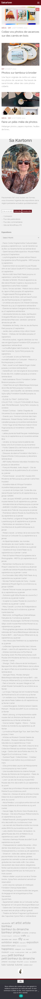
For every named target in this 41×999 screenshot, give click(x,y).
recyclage (12, 962)
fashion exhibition (22, 946)
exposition (32, 942)
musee (29, 949)
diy (20, 938)
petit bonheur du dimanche (18, 958)
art (13, 923)
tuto (4, 964)
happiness (8, 948)
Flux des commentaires (12, 222)
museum (5, 952)
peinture (4, 955)
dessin (15, 939)
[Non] (38, 991)
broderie (25, 933)
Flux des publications (11, 219)
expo (16, 942)
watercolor (28, 965)
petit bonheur (16, 955)
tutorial (10, 964)
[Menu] (38, 2)
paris (34, 952)
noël (30, 952)
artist (18, 923)
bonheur (7, 926)
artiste (27, 923)
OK (21, 996)
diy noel (26, 939)
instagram (18, 949)
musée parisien (19, 952)
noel (26, 952)
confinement (16, 936)
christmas (32, 933)
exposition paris (9, 945)
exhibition (7, 942)
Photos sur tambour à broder (19, 72)
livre (23, 949)
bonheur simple (11, 932)
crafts (23, 935)
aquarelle (6, 923)
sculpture (33, 962)
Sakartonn (6, 2)
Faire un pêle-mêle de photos (19, 121)
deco (28, 936)
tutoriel (18, 964)
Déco (4, 28)
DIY (9, 28)
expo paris (23, 943)
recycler (20, 962)
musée (12, 952)
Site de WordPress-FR (12, 225)
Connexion (7, 216)
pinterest (4, 962)
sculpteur (26, 961)
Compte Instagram (7, 936)
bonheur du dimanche (15, 929)
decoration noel (7, 939)
